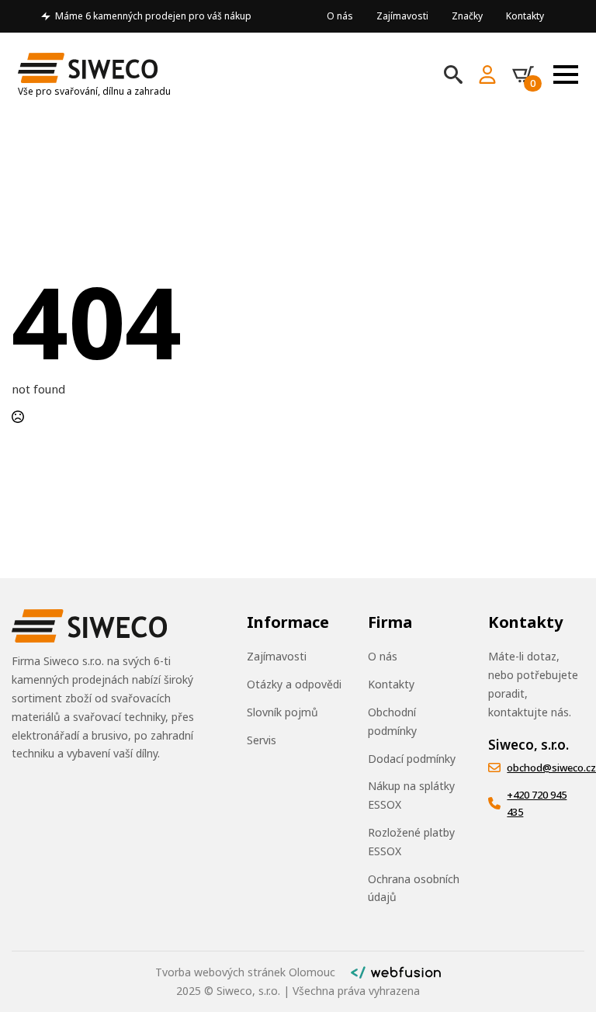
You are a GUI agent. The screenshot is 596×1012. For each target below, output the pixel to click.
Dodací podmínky (412, 758)
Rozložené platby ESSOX (411, 841)
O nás (340, 16)
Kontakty (525, 16)
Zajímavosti (402, 16)
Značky (467, 16)
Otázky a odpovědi (294, 684)
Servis (261, 740)
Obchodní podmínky (392, 721)
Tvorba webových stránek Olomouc (245, 972)
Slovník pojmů (282, 712)
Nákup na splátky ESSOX (411, 795)
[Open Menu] (565, 74)
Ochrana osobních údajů (413, 888)
